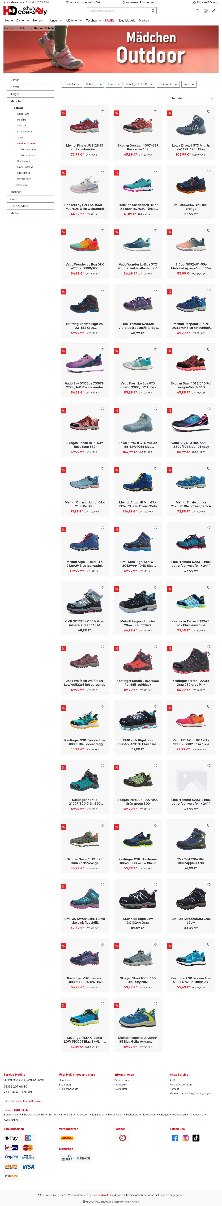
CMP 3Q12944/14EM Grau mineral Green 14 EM (84, 623)
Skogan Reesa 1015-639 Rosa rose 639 (84, 444)
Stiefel (20, 137)
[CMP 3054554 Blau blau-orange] (191, 185)
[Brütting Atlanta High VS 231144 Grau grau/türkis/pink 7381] (84, 303)
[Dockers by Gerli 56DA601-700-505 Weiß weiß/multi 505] (84, 185)
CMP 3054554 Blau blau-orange (191, 207)
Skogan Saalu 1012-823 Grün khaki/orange (85, 861)
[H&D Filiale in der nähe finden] (206, 10)
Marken (15, 213)
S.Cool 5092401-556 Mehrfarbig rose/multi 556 (191, 266)
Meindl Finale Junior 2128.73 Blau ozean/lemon (191, 504)
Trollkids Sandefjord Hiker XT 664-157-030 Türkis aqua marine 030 (138, 207)
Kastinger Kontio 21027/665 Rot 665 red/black (138, 682)
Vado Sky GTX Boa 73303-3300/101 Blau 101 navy (191, 444)
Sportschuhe (24, 161)
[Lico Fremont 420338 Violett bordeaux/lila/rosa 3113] (138, 303)
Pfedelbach (179, 1114)
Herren (14, 87)
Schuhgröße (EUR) (137, 84)
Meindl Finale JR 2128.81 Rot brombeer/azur (84, 147)
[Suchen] (152, 10)
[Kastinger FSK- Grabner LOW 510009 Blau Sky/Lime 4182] (84, 1017)
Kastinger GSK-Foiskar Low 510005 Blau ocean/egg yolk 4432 (84, 742)
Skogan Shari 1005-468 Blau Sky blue (138, 980)
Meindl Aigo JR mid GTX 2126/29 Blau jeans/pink (85, 563)
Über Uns (64, 1080)
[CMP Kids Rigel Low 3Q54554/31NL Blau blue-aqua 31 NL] (138, 720)
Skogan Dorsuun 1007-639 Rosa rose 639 (138, 147)
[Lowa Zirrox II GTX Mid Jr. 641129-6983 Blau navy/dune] (191, 125)
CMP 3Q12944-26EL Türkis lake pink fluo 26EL (84, 920)
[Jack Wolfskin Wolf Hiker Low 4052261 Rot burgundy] (84, 660)
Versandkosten (102, 1195)
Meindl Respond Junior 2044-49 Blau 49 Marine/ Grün (191, 326)
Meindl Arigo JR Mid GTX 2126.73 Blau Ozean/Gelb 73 (138, 504)
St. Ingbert (82, 1114)
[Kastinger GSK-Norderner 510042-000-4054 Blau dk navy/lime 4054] (138, 839)
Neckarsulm (148, 1114)
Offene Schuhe (25, 131)
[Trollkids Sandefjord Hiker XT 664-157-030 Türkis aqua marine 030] (138, 185)
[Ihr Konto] (214, 10)
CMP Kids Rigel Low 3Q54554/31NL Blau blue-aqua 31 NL (137, 742)
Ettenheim (66, 1114)
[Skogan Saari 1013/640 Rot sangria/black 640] (191, 363)
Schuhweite (166, 84)
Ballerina (21, 119)
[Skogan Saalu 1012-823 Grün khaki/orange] (84, 839)
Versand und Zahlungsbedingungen (190, 1093)
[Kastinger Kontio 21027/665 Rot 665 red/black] (138, 660)
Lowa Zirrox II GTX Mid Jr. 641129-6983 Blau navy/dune (191, 147)
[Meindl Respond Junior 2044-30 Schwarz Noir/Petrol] (138, 601)
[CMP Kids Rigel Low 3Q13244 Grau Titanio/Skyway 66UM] (138, 898)
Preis (187, 84)
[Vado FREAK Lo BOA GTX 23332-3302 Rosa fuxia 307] (191, 720)
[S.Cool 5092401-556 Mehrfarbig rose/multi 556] (191, 244)
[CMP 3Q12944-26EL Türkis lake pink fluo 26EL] (84, 898)
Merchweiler (115, 1114)
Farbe (112, 84)
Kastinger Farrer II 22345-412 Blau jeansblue (191, 623)
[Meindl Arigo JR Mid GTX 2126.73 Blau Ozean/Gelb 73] (138, 482)
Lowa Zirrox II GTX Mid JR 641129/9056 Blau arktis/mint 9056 (138, 445)
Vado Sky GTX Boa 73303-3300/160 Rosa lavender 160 (85, 385)
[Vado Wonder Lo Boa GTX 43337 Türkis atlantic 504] (138, 244)
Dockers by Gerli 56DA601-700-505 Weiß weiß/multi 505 (84, 207)
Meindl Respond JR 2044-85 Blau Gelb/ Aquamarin (137, 1039)
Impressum (120, 1084)
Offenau (164, 1114)
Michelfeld (132, 1114)
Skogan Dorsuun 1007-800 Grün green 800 (137, 801)
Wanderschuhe (28, 149)
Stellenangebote (68, 1088)
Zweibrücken (11, 1119)
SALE (13, 199)
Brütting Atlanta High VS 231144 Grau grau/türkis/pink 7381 (84, 326)
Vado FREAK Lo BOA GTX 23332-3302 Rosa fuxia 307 (191, 742)
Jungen (15, 94)
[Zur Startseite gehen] (25, 10)
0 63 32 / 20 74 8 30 (37, 2)
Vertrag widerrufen (181, 1084)
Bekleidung (20, 184)
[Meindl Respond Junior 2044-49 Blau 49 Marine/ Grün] (191, 303)
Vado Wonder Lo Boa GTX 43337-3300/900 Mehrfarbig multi (85, 266)
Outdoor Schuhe (26, 143)
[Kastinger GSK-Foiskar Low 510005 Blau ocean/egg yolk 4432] (84, 720)
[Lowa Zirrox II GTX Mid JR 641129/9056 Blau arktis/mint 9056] (138, 422)
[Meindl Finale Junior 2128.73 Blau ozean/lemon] (191, 482)
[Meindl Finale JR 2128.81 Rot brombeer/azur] (84, 125)
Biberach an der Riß (33, 1114)
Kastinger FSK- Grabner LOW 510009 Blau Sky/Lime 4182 (84, 1040)
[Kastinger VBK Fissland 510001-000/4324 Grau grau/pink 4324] (84, 958)
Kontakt (174, 1088)
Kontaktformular (32, 1101)
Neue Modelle (19, 206)
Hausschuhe (23, 173)
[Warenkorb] (220, 9)
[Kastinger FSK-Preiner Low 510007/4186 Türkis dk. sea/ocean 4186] (191, 958)
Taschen (15, 192)
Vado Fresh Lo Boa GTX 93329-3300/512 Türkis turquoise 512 (138, 385)
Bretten (53, 1114)
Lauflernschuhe (25, 167)
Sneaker (21, 125)
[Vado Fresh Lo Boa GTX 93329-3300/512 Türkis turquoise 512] (138, 363)
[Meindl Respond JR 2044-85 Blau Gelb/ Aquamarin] (138, 1017)
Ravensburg (196, 1114)
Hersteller (70, 84)
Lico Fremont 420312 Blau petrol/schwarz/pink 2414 (191, 563)
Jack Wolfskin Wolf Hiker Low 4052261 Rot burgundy (84, 682)
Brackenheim (10, 1114)
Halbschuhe (23, 114)
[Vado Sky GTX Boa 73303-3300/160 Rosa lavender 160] (84, 363)
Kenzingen (98, 1114)
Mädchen (16, 101)
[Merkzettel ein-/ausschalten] (102, 111)
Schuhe (18, 107)
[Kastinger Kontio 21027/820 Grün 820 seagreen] (84, 779)
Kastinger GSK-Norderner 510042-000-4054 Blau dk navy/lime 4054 (138, 861)
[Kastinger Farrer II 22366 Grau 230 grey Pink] (191, 660)
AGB (172, 1080)
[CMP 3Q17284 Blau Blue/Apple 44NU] (191, 839)
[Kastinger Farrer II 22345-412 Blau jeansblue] (191, 601)
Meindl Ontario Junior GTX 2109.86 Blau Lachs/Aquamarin (85, 504)
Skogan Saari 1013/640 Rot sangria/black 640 (191, 385)
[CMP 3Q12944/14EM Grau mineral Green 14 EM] (84, 601)
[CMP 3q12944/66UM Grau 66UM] (191, 898)
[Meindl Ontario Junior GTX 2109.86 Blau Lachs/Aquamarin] (84, 482)
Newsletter (120, 1088)
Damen (14, 80)
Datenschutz (121, 1080)
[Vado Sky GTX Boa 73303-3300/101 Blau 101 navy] (191, 422)
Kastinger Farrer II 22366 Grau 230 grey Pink (191, 682)
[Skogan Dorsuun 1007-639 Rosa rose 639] (138, 125)
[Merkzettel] (198, 10)
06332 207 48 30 (15, 1086)
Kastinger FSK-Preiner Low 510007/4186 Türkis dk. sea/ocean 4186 (191, 980)
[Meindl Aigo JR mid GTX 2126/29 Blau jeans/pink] (84, 541)
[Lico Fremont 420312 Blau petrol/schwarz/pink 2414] (191, 541)
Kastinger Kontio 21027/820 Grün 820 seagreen (84, 802)
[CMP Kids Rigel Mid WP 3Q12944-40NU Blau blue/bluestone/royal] (138, 541)
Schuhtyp (92, 84)
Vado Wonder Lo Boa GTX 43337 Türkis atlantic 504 (137, 266)
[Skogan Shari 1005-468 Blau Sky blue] (138, 958)
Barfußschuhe (24, 178)
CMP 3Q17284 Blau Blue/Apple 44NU (191, 861)
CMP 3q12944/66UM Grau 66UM (191, 920)
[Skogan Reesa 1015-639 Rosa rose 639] (84, 422)
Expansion (65, 1084)
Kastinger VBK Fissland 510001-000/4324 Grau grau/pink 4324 (85, 980)
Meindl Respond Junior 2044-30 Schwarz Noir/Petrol (137, 623)
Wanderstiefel (28, 155)
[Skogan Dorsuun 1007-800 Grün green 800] (138, 779)
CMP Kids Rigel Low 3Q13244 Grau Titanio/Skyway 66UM (137, 921)
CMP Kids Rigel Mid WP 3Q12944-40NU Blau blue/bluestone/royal (137, 564)
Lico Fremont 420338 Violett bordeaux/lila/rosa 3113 (137, 326)
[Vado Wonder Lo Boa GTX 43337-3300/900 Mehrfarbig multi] (84, 244)
